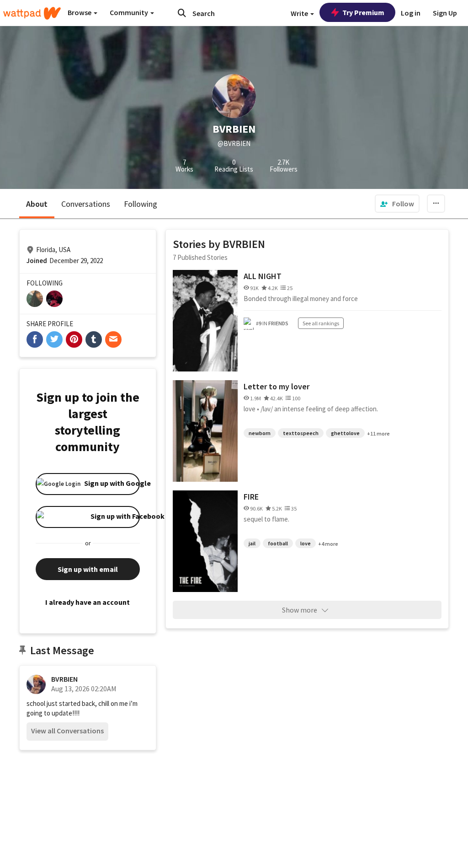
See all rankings (321, 323)
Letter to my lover (276, 386)
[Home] (32, 13)
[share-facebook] (35, 339)
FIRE (251, 496)
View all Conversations (67, 730)
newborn (260, 433)
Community (129, 12)
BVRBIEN (64, 679)
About (37, 204)
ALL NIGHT (263, 276)
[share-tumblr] (93, 339)
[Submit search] (182, 12)
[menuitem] (397, 203)
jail (252, 543)
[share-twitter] (54, 339)
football (278, 543)
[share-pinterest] (74, 339)
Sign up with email (88, 569)
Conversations (85, 204)
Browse (80, 12)
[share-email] (113, 339)
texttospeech (301, 433)
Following (140, 204)
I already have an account (87, 602)
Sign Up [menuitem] (445, 12)
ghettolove (345, 433)
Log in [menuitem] (410, 12)
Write (300, 13)
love (305, 543)
